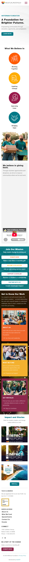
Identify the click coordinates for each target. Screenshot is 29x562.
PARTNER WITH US (14, 282)
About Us (5, 512)
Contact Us (6, 519)
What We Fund (7, 514)
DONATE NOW (14, 257)
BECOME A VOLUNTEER (14, 265)
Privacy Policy (22, 555)
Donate (4, 522)
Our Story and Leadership (13, 338)
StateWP (18, 559)
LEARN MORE (7, 34)
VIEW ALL (14, 484)
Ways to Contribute (11, 408)
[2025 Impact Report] (14, 434)
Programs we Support (12, 373)
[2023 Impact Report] (14, 472)
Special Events (7, 517)
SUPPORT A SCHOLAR (15, 274)
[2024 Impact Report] (14, 453)
